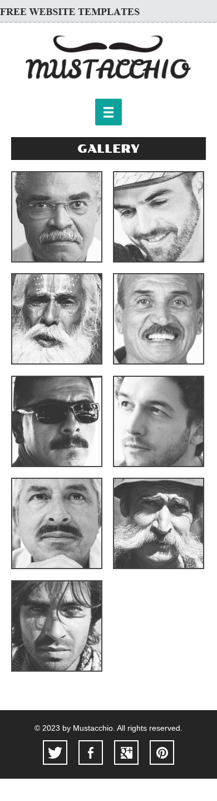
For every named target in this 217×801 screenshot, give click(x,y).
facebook (90, 752)
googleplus (126, 752)
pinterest (162, 752)
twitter (55, 752)
